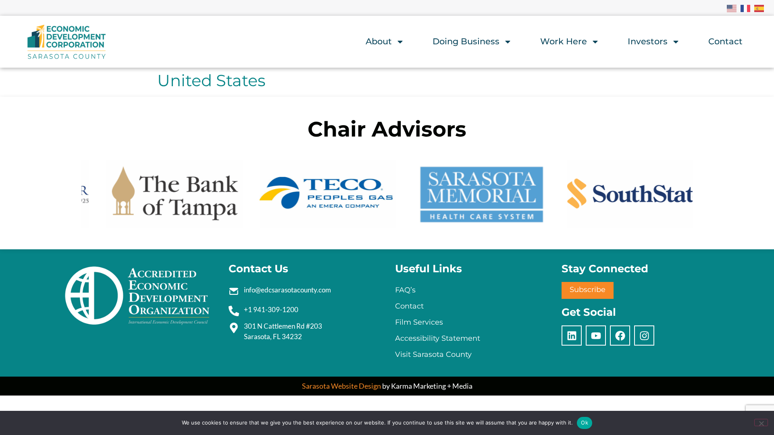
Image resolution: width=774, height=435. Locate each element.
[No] (761, 422)
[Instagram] (644, 335)
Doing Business (466, 41)
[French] (746, 7)
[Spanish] (759, 7)
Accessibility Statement (437, 338)
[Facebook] (620, 335)
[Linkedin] (572, 335)
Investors (648, 41)
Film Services (419, 322)
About (379, 41)
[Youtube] (596, 335)
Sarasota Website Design (341, 385)
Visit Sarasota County (433, 354)
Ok (584, 422)
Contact (725, 41)
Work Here (563, 41)
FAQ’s (405, 290)
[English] (732, 7)
